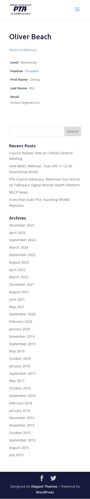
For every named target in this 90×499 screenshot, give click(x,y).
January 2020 (19, 329)
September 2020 (22, 314)
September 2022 (22, 255)
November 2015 (22, 425)
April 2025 (17, 232)
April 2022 (17, 269)
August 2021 (19, 292)
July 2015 (16, 455)
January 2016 (19, 410)
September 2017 (22, 373)
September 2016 (22, 395)
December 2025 (21, 225)
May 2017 (16, 380)
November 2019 (22, 336)
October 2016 (20, 388)
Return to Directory (23, 50)
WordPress (45, 492)
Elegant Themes (44, 486)
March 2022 (18, 277)
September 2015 (22, 440)
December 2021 (21, 284)
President (32, 71)
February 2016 (20, 403)
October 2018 (20, 358)
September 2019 (22, 344)
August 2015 (19, 447)
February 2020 (20, 321)
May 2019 (16, 351)
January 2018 (19, 366)
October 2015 (20, 432)
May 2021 (16, 307)
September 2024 (22, 240)
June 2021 (17, 299)
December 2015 (21, 417)
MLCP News (18, 192)
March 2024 (18, 247)
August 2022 (19, 262)
